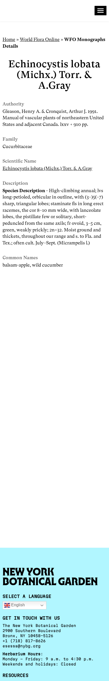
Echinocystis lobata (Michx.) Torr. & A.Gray (47, 168)
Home (9, 39)
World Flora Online (40, 39)
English (17, 605)
